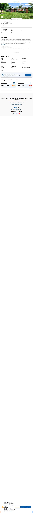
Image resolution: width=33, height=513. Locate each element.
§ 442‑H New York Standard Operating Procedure (16, 102)
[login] (31, 1)
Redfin (31, 88)
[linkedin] (14, 113)
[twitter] (13, 113)
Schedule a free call (18, 109)
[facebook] (16, 113)
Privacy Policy (6, 511)
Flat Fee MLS (6, 94)
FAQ (9, 94)
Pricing (3, 94)
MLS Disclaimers (18, 97)
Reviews (21, 94)
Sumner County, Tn (3, 62)
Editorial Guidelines (23, 97)
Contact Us (29, 94)
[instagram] (17, 113)
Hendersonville (13, 62)
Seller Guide (11, 94)
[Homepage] (16, 1)
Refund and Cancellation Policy (11, 97)
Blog (26, 94)
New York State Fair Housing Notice (16, 104)
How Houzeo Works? (17, 94)
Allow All (29, 507)
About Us (24, 94)
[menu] (1, 1)
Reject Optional (23, 507)
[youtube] (19, 113)
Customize (18, 507)
